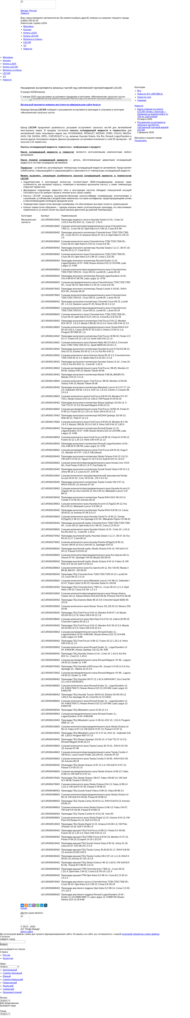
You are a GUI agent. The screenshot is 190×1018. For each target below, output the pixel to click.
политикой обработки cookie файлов (140, 934)
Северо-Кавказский (13, 979)
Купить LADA (30, 33)
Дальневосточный (12, 992)
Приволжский (10, 983)
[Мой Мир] (41, 905)
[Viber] (34, 905)
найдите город (7, 939)
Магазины (28, 26)
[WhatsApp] (38, 905)
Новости (27, 49)
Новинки (141, 100)
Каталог (27, 29)
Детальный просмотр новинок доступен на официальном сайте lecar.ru (61, 104)
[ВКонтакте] (22, 905)
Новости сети (144, 97)
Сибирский (8, 989)
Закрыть (25, 13)
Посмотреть (141, 140)
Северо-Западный (12, 973)
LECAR (27, 42)
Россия (6, 955)
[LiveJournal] (45, 905)
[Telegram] (30, 905)
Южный (7, 976)
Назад (24, 908)
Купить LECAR (31, 36)
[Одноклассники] (26, 905)
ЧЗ (24, 45)
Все (139, 91)
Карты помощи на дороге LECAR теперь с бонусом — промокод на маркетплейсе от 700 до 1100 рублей (152, 113)
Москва (29, 10)
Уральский (8, 986)
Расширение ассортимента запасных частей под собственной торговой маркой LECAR (152, 126)
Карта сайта (27, 931)
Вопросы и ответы (32, 39)
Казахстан (8, 958)
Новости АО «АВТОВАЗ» (150, 94)
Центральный (10, 970)
